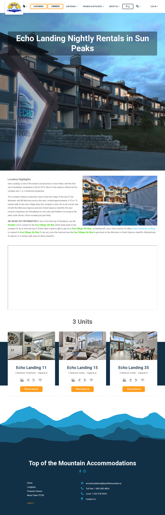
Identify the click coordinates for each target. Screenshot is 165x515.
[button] (25, 6)
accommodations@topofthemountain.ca (103, 483)
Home (29, 483)
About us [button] (113, 6)
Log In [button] (154, 6)
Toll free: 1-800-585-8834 (97, 488)
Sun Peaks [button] (71, 6)
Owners (55, 6)
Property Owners (34, 491)
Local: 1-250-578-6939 (96, 494)
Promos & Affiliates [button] (92, 6)
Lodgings (40, 6)
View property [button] (31, 389)
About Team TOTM (35, 495)
